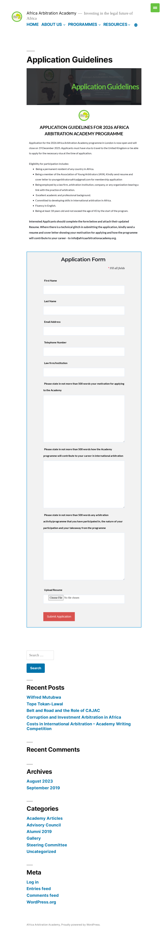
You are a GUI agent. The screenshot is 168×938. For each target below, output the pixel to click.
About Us (51, 24)
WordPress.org (41, 902)
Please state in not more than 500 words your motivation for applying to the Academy (83, 387)
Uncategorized (41, 851)
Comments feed (43, 895)
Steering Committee (47, 844)
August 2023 (40, 781)
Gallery (34, 838)
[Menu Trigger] (155, 7)
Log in (33, 882)
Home (33, 24)
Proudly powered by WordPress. (80, 924)
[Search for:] (40, 655)
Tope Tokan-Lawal (45, 703)
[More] (136, 25)
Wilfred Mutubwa (44, 697)
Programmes (82, 24)
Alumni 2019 (39, 831)
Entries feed (39, 888)
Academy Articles (45, 818)
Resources (115, 24)
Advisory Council (44, 825)
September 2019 (43, 787)
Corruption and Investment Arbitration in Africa (74, 717)
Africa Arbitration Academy (51, 13)
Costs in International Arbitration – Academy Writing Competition (79, 726)
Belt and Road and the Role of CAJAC (63, 710)
